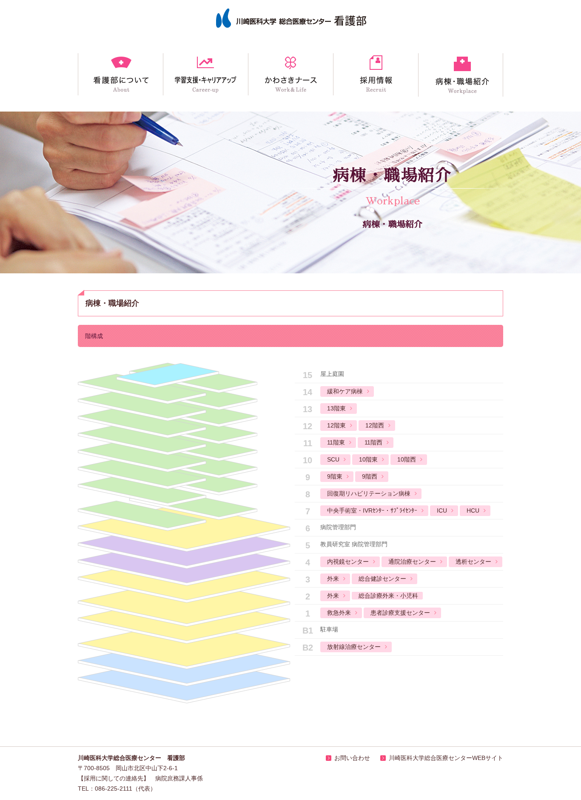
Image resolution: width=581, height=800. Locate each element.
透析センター (473, 561)
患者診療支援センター (400, 612)
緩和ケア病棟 (345, 391)
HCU (473, 510)
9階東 (334, 476)
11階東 (336, 442)
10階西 (406, 459)
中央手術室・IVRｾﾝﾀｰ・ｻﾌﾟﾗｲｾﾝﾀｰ (372, 510)
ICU (442, 510)
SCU (333, 459)
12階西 (374, 425)
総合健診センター (382, 578)
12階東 (336, 425)
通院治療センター (412, 561)
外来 (333, 578)
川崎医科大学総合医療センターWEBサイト (446, 757)
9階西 (369, 476)
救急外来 (339, 612)
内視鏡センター (348, 561)
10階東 (368, 459)
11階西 (373, 442)
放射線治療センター (354, 646)
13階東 (336, 408)
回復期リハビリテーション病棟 (368, 493)
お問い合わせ (352, 757)
